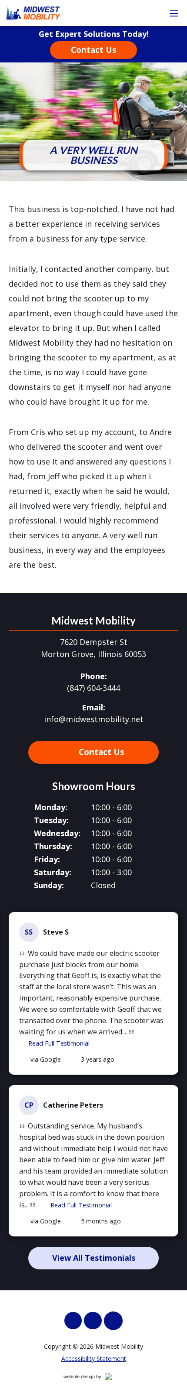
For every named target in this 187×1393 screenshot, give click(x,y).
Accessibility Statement (93, 1358)
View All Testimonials (93, 1257)
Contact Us (94, 50)
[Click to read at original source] (24, 1059)
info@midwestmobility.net (94, 719)
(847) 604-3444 (93, 688)
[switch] (174, 13)
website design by (91, 1378)
